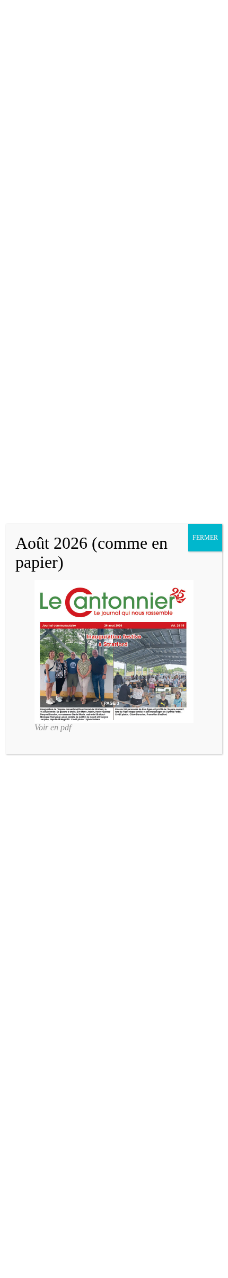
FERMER (205, 537)
